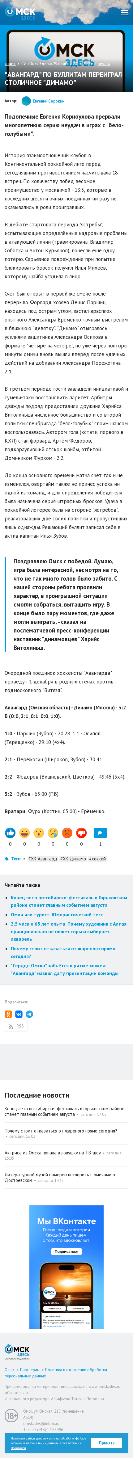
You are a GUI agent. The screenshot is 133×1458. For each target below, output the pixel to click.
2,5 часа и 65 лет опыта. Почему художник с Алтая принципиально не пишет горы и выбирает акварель (69, 931)
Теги (16, 859)
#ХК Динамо (73, 859)
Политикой (18, 1448)
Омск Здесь (20, 12)
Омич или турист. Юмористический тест (57, 914)
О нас (10, 1369)
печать (104, 63)
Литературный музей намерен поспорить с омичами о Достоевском (60, 1177)
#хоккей (97, 859)
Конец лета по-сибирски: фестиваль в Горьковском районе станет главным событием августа (64, 1111)
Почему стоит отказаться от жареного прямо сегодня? (61, 1131)
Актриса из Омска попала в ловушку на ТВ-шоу (53, 1153)
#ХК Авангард (42, 859)
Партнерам (30, 1369)
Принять (107, 1443)
